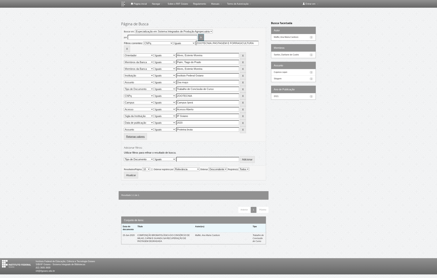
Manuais (215, 4)
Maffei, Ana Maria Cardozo (207, 235)
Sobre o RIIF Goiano (178, 4)
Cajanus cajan (280, 72)
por (125, 37)
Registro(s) (233, 169)
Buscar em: (129, 31)
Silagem (277, 78)
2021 (276, 96)
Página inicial (140, 4)
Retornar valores (135, 136)
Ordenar (204, 169)
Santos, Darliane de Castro (286, 55)
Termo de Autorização (238, 4)
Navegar (156, 4)
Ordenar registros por (163, 169)
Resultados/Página (133, 169)
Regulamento (199, 4)
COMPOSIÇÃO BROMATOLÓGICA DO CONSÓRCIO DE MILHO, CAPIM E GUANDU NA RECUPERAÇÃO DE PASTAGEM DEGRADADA (163, 238)
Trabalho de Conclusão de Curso (258, 238)
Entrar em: (311, 4)
